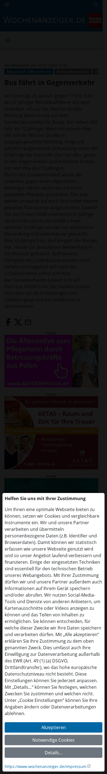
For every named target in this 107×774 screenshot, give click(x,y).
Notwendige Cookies (53, 740)
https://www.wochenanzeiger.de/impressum (45, 766)
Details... (53, 753)
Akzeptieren (53, 727)
